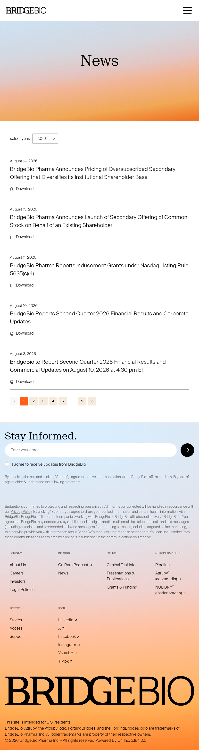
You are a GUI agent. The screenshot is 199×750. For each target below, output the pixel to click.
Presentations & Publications (124, 576)
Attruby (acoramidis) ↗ (172, 576)
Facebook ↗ (75, 637)
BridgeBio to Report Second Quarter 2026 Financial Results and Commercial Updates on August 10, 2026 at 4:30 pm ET (88, 365)
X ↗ (68, 628)
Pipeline (169, 565)
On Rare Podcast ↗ (75, 565)
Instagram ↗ (75, 645)
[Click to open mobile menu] (187, 10)
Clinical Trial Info (124, 565)
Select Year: (20, 138)
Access (23, 628)
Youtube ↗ (74, 653)
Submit (187, 450)
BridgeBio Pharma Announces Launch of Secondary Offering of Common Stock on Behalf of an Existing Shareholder (98, 221)
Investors (24, 581)
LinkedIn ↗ (74, 620)
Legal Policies (27, 590)
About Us (24, 565)
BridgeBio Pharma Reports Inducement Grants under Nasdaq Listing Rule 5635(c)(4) (99, 269)
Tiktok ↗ (72, 661)
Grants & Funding (124, 587)
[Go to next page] (92, 401)
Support (23, 637)
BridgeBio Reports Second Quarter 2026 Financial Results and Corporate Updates (99, 317)
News (70, 573)
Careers (23, 573)
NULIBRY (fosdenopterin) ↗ (172, 590)
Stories (22, 620)
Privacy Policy (21, 511)
